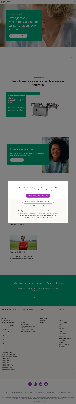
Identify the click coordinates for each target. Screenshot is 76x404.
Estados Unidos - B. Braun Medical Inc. (38, 195)
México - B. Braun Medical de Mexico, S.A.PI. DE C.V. (38, 201)
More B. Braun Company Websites (38, 206)
